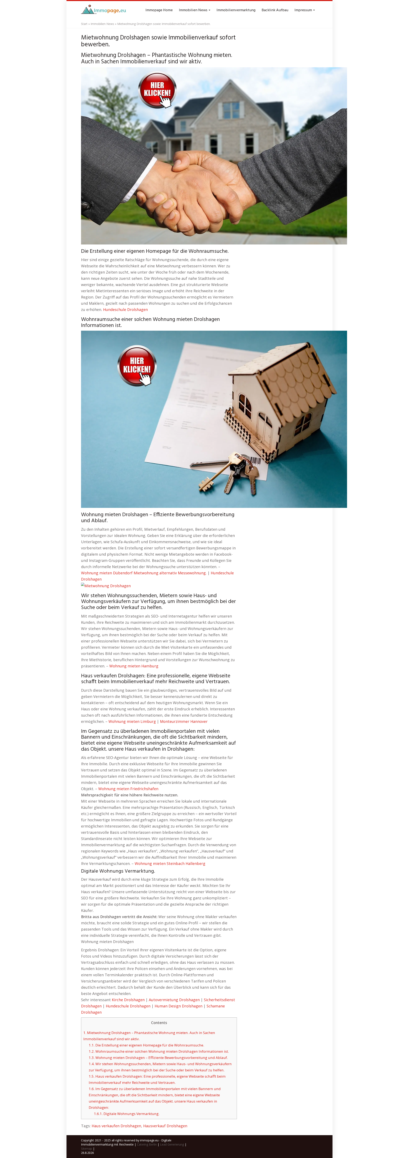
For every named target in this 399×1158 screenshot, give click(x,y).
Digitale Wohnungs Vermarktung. (126, 1113)
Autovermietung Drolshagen (174, 999)
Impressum (303, 10)
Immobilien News (193, 10)
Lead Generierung (172, 1144)
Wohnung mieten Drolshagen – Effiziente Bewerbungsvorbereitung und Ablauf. (158, 1057)
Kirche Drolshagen (128, 999)
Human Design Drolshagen (178, 1005)
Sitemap (86, 1149)
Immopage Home (159, 10)
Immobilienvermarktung (236, 10)
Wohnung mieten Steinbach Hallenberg (170, 863)
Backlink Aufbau (275, 10)
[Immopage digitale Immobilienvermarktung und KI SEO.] (104, 10)
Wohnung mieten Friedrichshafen (128, 788)
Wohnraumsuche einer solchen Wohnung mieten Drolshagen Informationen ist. (159, 1051)
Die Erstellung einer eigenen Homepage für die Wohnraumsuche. (146, 1045)
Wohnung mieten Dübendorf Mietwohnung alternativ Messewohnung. (144, 572)
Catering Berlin (147, 1144)
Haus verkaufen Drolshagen (116, 1125)
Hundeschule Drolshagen (125, 309)
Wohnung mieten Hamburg (133, 665)
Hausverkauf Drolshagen (165, 1125)
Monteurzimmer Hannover (184, 721)
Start (84, 24)
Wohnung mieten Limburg (132, 721)
